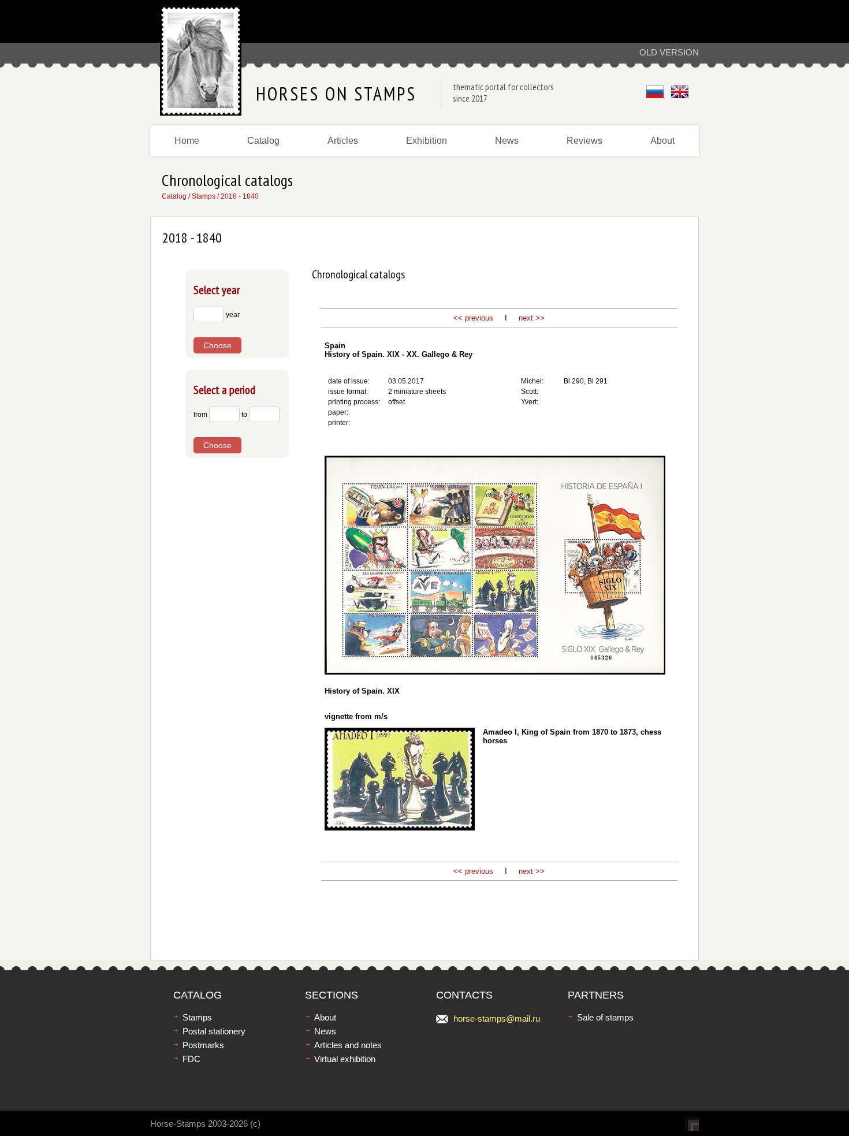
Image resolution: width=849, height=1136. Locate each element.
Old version (669, 52)
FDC (191, 1059)
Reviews (584, 141)
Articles (342, 141)
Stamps (203, 196)
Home (186, 141)
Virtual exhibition (344, 1059)
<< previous (473, 318)
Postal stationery (214, 1031)
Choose (217, 345)
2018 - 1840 (240, 196)
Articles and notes (348, 1045)
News (507, 141)
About (662, 141)
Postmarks (203, 1045)
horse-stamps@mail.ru (496, 1018)
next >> (530, 318)
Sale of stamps (605, 1017)
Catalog (263, 141)
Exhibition (426, 141)
